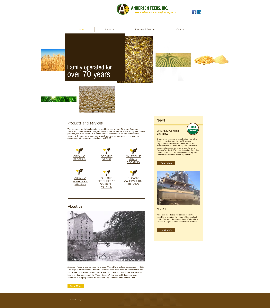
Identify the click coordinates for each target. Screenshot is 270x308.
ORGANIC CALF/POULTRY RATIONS (133, 181)
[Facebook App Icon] (194, 12)
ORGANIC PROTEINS (79, 158)
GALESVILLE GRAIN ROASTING (133, 159)
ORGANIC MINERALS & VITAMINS (80, 181)
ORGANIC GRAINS (106, 158)
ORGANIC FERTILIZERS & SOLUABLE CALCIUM (106, 183)
